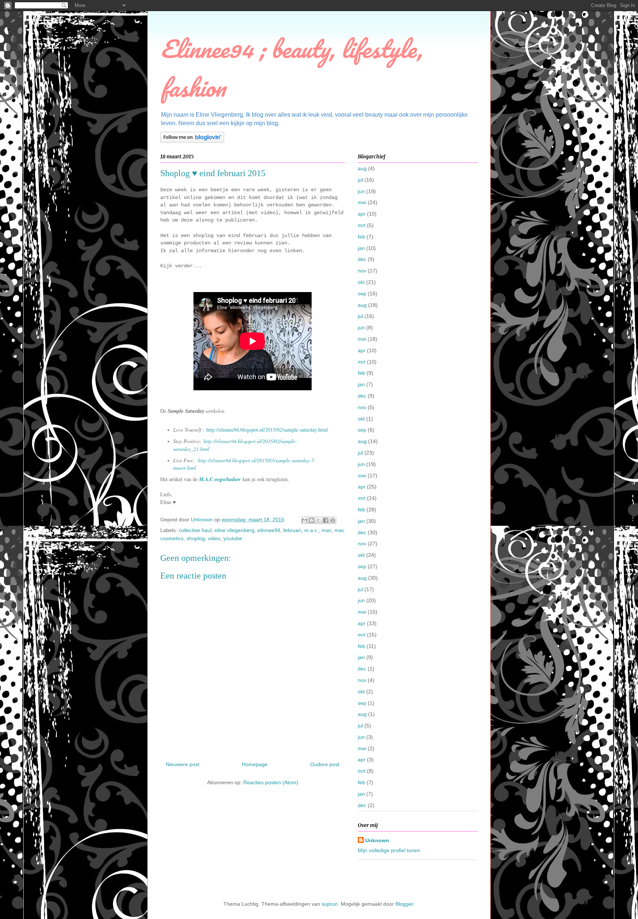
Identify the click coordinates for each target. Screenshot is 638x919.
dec (362, 259)
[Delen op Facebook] (325, 520)
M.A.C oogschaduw (220, 479)
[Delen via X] (318, 520)
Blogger (404, 904)
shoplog (195, 538)
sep (362, 293)
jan (361, 248)
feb (361, 237)
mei (362, 202)
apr (362, 214)
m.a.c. (311, 530)
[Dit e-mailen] (304, 520)
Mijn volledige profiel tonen (389, 850)
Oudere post (324, 764)
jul (360, 180)
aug (362, 168)
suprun (330, 904)
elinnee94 (268, 530)
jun (361, 191)
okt (361, 282)
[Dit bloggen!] (311, 520)
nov (362, 271)
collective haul (195, 530)
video (214, 538)
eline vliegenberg (234, 530)
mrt (362, 225)
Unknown (377, 840)
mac (327, 530)
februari (292, 530)
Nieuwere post (182, 764)
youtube (232, 538)
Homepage (255, 764)
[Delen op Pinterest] (332, 520)
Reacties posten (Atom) (270, 782)
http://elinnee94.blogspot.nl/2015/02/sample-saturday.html (267, 429)
